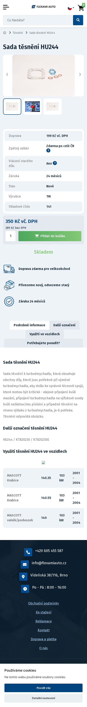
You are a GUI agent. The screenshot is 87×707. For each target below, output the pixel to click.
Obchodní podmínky (43, 603)
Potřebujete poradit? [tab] (43, 343)
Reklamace (43, 621)
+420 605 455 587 (49, 551)
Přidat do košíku (52, 236)
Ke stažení (43, 612)
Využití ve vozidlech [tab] (45, 334)
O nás (43, 648)
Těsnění (18, 33)
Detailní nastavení (43, 698)
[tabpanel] (43, 444)
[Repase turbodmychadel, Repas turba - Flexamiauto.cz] (43, 6)
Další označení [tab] (64, 325)
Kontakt (44, 630)
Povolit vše (44, 688)
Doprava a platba (43, 639)
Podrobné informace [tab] (29, 325)
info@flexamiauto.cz (49, 563)
